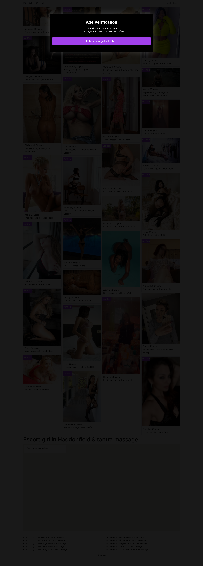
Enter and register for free (101, 41)
